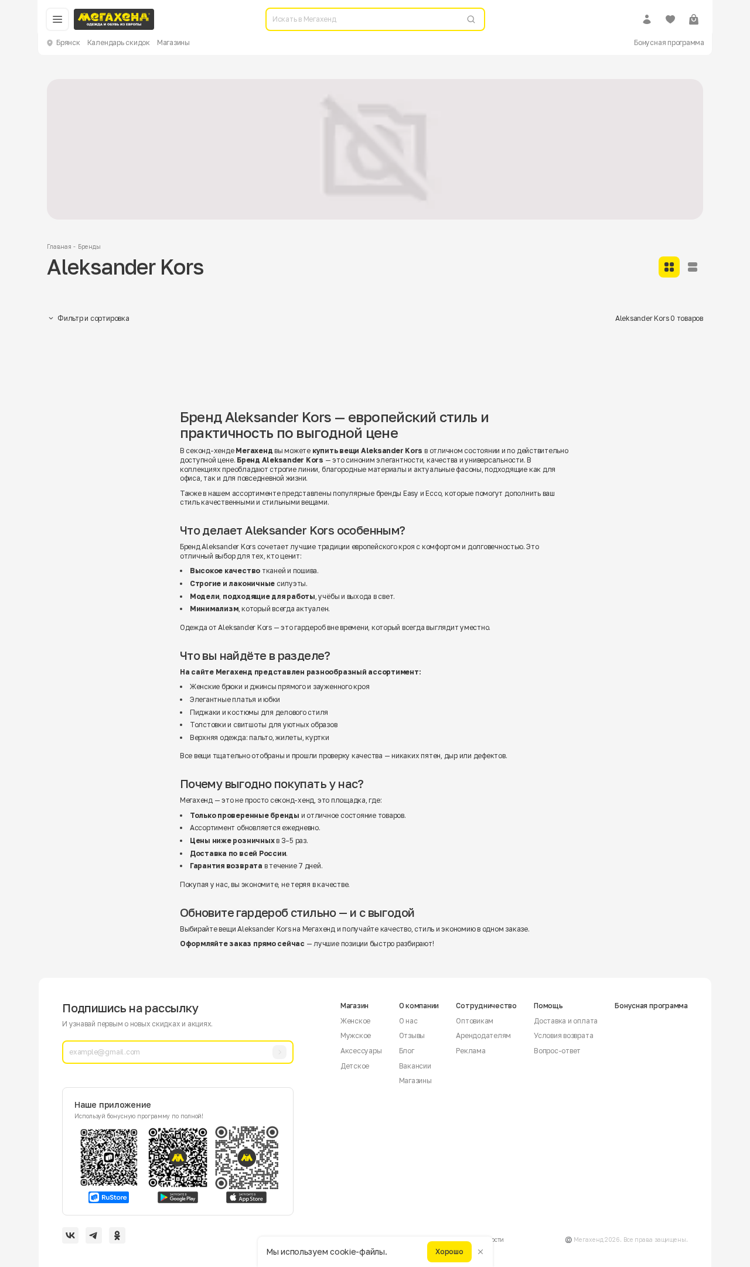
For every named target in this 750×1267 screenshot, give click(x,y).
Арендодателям (483, 1035)
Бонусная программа (669, 42)
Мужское (355, 1035)
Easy (410, 493)
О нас (408, 1020)
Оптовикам (474, 1020)
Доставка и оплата (566, 1020)
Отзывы (412, 1035)
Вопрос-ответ (557, 1050)
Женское (355, 1020)
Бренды (89, 246)
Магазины (173, 42)
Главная (59, 246)
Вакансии (415, 1065)
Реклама (470, 1050)
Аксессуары (361, 1050)
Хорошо (449, 1251)
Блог (406, 1050)
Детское (354, 1065)
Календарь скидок (118, 42)
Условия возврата (563, 1035)
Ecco (433, 493)
